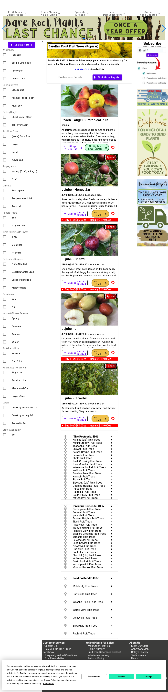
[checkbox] (21, 55)
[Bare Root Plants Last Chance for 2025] (84, 39)
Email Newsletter (54, 658)
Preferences (94, 676)
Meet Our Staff (139, 645)
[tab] (17, 13)
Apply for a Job (140, 649)
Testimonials (138, 655)
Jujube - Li (69, 329)
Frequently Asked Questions (60, 655)
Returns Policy (96, 658)
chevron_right (111, 437)
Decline (121, 676)
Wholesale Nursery (99, 655)
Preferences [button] (48, 683)
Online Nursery (96, 649)
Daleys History (139, 652)
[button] (81, 38)
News (134, 658)
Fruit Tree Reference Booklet (104, 652)
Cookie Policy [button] (50, 680)
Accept (148, 676)
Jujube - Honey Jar (76, 190)
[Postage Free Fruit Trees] (152, 97)
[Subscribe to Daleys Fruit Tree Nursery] (152, 63)
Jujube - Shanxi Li (75, 259)
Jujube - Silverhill (75, 398)
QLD (87, 69)
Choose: (74, 213)
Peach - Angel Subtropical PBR (85, 120)
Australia (78, 69)
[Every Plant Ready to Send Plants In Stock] (152, 142)
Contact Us (50, 645)
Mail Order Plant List (99, 645)
